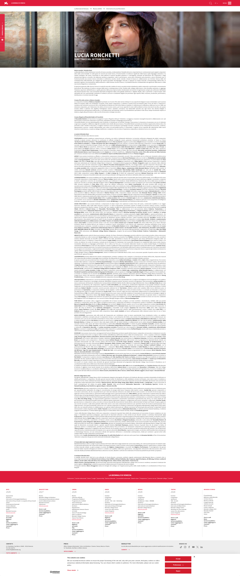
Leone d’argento (109, 511)
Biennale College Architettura (47, 497)
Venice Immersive (77, 502)
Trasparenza (143, 478)
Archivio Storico (208, 499)
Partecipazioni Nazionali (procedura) (49, 499)
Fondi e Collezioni (209, 507)
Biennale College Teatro (177, 507)
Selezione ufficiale (77, 497)
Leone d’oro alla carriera (111, 509)
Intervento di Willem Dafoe (178, 506)
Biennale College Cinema (79, 516)
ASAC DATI (206, 512)
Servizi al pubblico (11, 523)
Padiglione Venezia (11, 507)
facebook (189, 548)
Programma (108, 497)
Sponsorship (100, 478)
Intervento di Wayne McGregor (113, 506)
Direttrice (8, 497)
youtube (193, 548)
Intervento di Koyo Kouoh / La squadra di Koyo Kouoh (21, 501)
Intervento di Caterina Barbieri (146, 506)
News (205, 519)
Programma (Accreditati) (79, 501)
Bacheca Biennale (110, 478)
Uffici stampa (68, 551)
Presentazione (208, 495)
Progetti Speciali (208, 502)
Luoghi (94, 478)
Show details (71, 570)
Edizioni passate (10, 513)
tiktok (181, 548)
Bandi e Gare (135, 478)
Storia (89, 478)
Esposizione (9, 496)
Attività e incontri (208, 504)
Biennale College (162, 478)
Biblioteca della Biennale (211, 497)
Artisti (7, 502)
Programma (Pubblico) (78, 499)
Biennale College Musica (144, 507)
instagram (185, 548)
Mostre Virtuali (208, 506)
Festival (107, 496)
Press (8, 528)
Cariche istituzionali (80, 478)
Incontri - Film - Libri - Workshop (113, 501)
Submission (42, 504)
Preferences (177, 565)
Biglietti (8, 519)
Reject (178, 571)
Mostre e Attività (208, 500)
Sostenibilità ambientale (123, 478)
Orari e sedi (9, 516)
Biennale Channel (208, 511)
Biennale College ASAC (210, 509)
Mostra (41, 496)
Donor (7, 509)
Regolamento (76, 507)
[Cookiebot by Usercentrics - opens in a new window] (55, 572)
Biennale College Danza (111, 507)
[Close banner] (194, 556)
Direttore (74, 506)
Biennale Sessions (11, 511)
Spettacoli (108, 499)
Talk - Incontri (174, 501)
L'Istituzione (70, 478)
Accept (178, 559)
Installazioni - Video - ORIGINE (146, 501)
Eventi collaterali (10, 506)
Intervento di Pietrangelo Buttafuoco (16, 499)
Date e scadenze (76, 514)
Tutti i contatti (11, 553)
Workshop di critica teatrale (178, 509)
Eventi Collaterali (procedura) (47, 501)
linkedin (202, 548)
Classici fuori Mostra (77, 518)
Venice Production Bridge (79, 513)
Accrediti (9, 517)
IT (216, 3)
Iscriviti (124, 549)
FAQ (7, 521)
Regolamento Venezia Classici (80, 509)
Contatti (170, 478)
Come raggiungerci (12, 524)
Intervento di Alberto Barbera (80, 504)
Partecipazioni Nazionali (12, 504)
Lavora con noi (152, 478)
